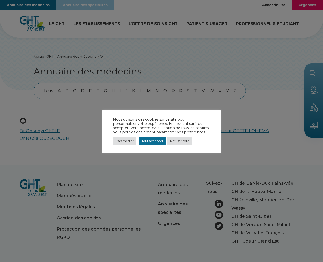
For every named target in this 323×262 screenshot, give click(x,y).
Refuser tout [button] (179, 141)
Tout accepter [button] (152, 141)
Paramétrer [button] (125, 141)
